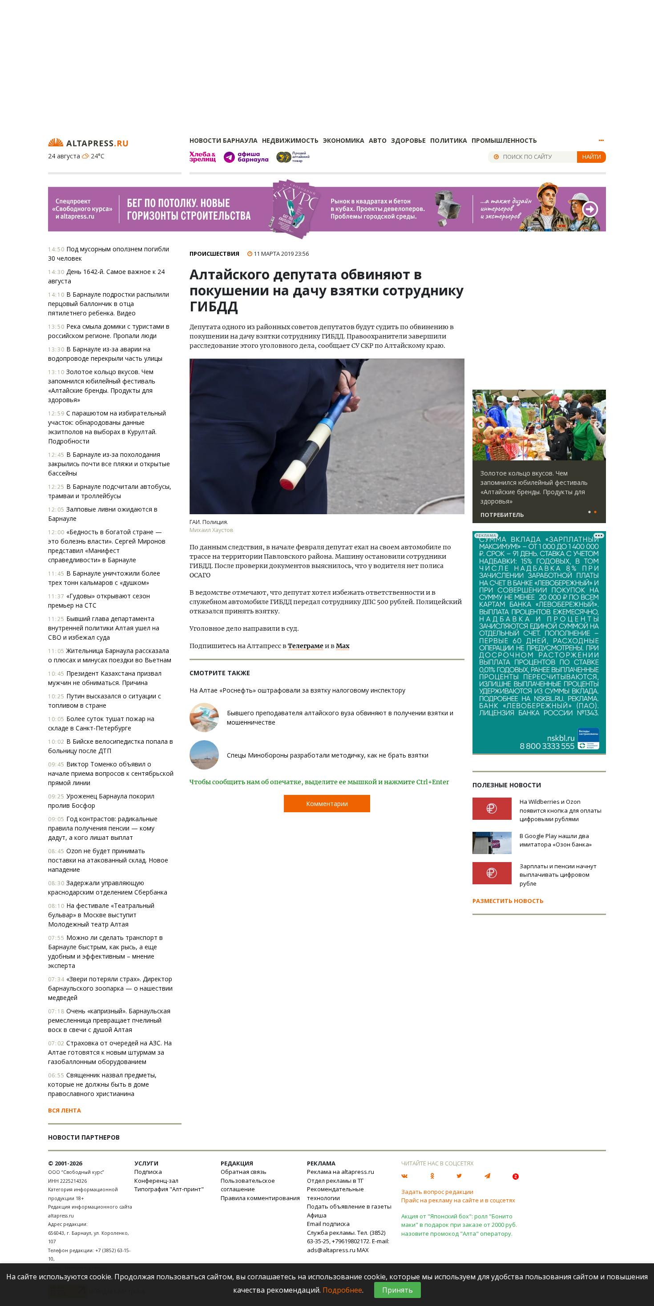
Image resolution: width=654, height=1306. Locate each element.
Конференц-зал (156, 1181)
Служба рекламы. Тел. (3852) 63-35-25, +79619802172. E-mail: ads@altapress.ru (348, 1241)
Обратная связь (243, 1172)
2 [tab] (595, 512)
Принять (397, 1290)
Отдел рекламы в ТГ (335, 1181)
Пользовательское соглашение (248, 1185)
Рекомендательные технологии (335, 1193)
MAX (363, 1250)
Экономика (343, 140)
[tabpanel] (539, 460)
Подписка (148, 1172)
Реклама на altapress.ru (340, 1172)
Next (597, 425)
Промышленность (504, 140)
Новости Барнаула (224, 140)
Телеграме (305, 646)
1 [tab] (589, 512)
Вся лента (64, 1110)
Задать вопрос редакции (437, 1192)
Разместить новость (508, 901)
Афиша (317, 1215)
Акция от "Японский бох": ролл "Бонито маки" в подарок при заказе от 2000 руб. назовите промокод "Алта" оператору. (459, 1224)
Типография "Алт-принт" (169, 1189)
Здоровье (408, 140)
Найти (591, 157)
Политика (448, 140)
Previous (480, 425)
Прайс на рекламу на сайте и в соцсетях (458, 1200)
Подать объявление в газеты (349, 1206)
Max (342, 646)
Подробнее (342, 1290)
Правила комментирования (260, 1198)
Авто (378, 140)
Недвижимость (290, 140)
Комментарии (327, 803)
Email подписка (328, 1224)
